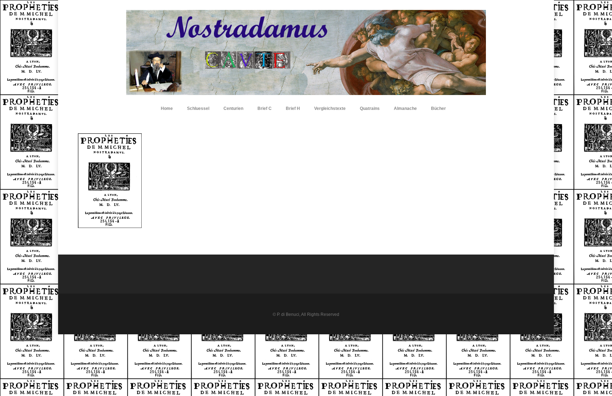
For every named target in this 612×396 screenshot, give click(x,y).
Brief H (293, 108)
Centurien (233, 108)
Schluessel (198, 108)
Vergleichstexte (330, 108)
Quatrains (370, 108)
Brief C (264, 108)
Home (167, 108)
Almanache (405, 108)
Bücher (438, 108)
